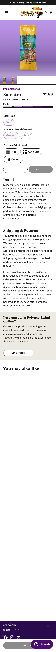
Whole (27, 136)
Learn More (18, 353)
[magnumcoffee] (32, 12)
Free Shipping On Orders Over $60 (28, 2)
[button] (6, 12)
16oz (10, 123)
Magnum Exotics (11, 89)
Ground (12, 136)
